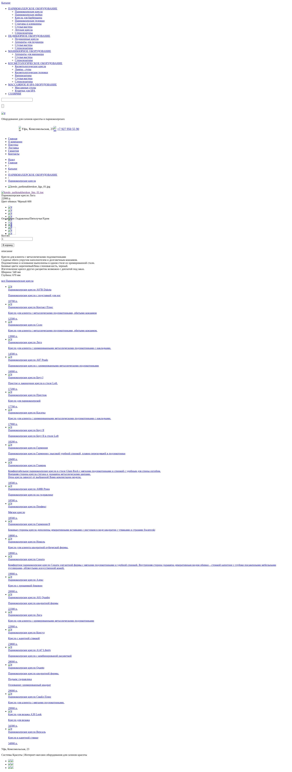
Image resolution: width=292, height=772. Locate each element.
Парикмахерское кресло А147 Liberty (29, 650)
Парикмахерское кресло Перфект (27, 506)
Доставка (13, 147)
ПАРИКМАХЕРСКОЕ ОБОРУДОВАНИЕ (32, 8)
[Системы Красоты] (3, 113)
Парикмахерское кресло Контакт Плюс (30, 307)
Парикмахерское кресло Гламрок (27, 465)
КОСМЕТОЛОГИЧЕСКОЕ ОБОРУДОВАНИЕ (35, 63)
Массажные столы (25, 87)
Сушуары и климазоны (28, 23)
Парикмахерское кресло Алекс (25, 579)
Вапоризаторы (23, 75)
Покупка (13, 144)
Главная (12, 138)
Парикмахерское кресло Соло (25, 324)
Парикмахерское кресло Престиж (27, 395)
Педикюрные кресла (27, 39)
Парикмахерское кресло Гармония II (29, 524)
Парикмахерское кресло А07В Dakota (29, 289)
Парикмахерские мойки (28, 14)
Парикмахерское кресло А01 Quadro (29, 597)
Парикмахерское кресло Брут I (25, 377)
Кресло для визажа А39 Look (25, 714)
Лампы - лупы (23, 69)
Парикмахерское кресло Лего (25, 342)
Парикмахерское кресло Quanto (26, 667)
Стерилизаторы (24, 32)
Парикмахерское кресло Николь (26, 541)
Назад (11, 159)
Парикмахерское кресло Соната (26, 559)
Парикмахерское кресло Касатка (26, 412)
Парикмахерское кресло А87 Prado (28, 359)
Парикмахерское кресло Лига (25, 615)
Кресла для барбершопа (28, 17)
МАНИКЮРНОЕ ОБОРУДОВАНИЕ (29, 51)
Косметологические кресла (30, 66)
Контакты (13, 153)
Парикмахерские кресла (29, 11)
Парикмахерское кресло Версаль (27, 731)
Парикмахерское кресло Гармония (28, 447)
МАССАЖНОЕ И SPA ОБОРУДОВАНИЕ (32, 84)
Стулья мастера (23, 26)
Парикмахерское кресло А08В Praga (29, 489)
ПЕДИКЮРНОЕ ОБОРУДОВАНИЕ (29, 35)
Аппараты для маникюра (29, 54)
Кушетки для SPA (25, 90)
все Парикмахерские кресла (17, 280)
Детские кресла (24, 29)
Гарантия (13, 150)
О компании (15, 141)
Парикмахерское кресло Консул (26, 632)
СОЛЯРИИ (14, 93)
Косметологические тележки (31, 72)
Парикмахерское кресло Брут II (26, 430)
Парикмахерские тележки (30, 20)
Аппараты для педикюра (29, 42)
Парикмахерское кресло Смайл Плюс (29, 696)
